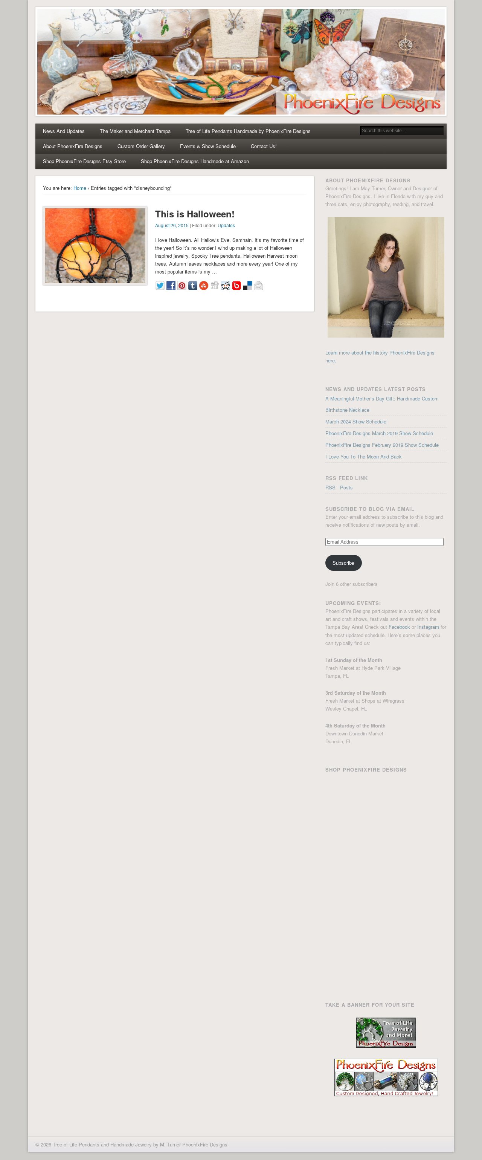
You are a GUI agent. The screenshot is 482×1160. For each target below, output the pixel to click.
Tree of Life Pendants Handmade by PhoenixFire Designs (248, 130)
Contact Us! (264, 146)
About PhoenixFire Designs (72, 146)
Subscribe (343, 562)
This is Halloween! (195, 213)
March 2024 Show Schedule (355, 421)
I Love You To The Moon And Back (363, 456)
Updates (226, 225)
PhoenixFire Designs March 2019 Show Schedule (379, 433)
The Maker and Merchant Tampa (135, 130)
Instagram (428, 626)
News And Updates (64, 130)
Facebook (399, 626)
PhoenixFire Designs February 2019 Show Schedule (382, 444)
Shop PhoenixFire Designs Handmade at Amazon (195, 161)
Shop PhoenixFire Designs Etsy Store (84, 161)
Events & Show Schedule (208, 146)
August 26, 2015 (172, 225)
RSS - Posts (339, 487)
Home (79, 187)
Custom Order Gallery (141, 146)
